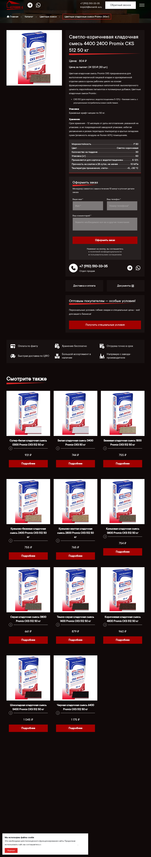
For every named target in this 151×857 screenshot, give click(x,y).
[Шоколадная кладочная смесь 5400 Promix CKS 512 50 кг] (28, 678)
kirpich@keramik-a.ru (91, 7)
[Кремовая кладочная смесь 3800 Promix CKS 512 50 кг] (123, 501)
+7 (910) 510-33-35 (90, 3)
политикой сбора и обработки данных (60, 844)
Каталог (29, 16)
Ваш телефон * (114, 199)
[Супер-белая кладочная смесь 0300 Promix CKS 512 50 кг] (28, 413)
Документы (124, 285)
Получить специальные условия (105, 324)
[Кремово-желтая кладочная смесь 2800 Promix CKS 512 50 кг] (75, 501)
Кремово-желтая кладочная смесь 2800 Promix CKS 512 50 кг (75, 533)
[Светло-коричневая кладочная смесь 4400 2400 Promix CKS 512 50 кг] (34, 57)
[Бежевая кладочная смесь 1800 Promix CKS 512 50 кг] (123, 413)
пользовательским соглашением (106, 254)
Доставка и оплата (84, 285)
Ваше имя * (78, 199)
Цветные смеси (48, 16)
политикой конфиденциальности (106, 251)
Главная (13, 16)
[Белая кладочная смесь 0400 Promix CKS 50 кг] (75, 413)
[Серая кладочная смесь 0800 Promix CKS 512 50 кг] (28, 589)
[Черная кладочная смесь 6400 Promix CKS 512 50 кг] (75, 678)
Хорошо (11, 850)
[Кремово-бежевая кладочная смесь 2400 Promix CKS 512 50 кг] (28, 501)
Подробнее (28, 463)
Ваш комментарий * (82, 215)
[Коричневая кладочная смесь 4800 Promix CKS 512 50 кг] (123, 589)
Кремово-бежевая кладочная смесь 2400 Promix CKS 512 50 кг (28, 533)
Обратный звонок (120, 5)
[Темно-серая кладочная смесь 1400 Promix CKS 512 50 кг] (75, 589)
